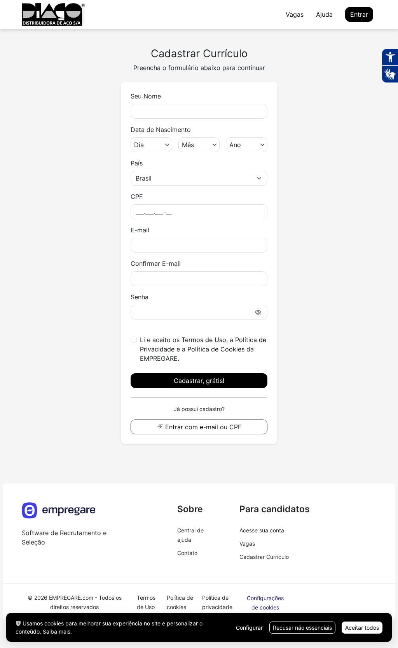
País (137, 163)
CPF (137, 196)
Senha (139, 297)
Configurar (249, 627)
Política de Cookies (215, 349)
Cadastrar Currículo (264, 556)
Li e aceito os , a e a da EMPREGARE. (203, 349)
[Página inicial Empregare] (59, 515)
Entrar (359, 14)
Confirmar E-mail (156, 263)
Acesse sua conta (261, 530)
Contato (187, 553)
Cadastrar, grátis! (199, 381)
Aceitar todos (362, 627)
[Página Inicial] (53, 14)
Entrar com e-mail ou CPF (202, 427)
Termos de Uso (204, 340)
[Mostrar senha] (258, 312)
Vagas (295, 14)
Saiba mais (56, 631)
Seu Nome (146, 96)
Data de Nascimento (161, 129)
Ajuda (324, 14)
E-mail (140, 230)
